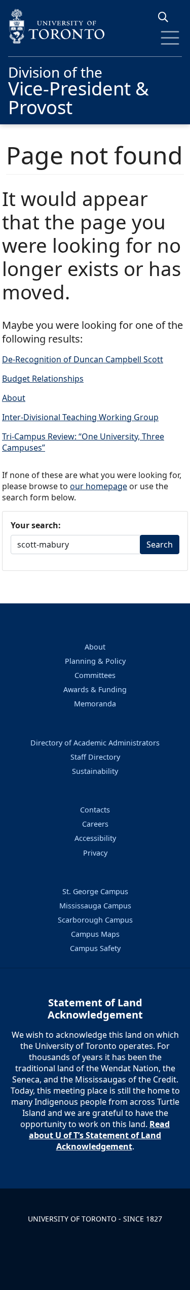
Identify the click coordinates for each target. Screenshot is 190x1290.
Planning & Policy (95, 661)
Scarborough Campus (95, 920)
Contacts (95, 809)
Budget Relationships (43, 378)
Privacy (95, 853)
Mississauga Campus (95, 905)
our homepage (98, 486)
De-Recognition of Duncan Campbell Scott (82, 359)
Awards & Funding (95, 689)
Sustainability (95, 771)
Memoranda (95, 703)
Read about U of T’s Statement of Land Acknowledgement (99, 1135)
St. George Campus (95, 891)
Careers (95, 824)
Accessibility (95, 838)
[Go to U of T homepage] (95, 26)
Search (159, 544)
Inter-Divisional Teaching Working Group (80, 417)
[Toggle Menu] (170, 38)
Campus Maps (95, 934)
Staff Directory (95, 757)
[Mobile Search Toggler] (167, 17)
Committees (95, 675)
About (13, 397)
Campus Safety (95, 948)
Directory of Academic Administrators (95, 743)
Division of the (78, 89)
